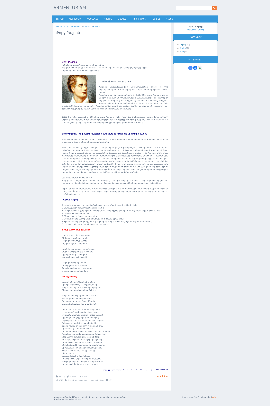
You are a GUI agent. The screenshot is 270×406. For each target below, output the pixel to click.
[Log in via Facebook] (195, 68)
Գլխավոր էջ (62, 26)
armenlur (72, 376)
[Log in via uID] (190, 68)
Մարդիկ (87, 26)
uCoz (214, 397)
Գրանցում (191, 30)
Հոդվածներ (75, 26)
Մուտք (201, 30)
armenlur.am (69, 7)
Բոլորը (96, 26)
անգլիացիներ (81, 380)
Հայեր (183, 48)
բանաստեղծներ (96, 380)
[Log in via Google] (200, 68)
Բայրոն (71, 380)
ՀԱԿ (182, 52)
